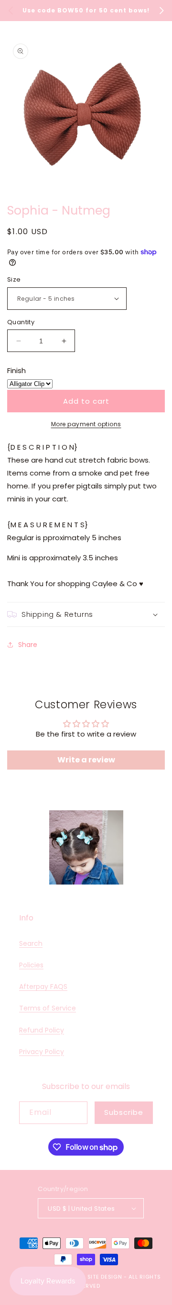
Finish (16, 370)
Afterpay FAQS (43, 986)
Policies (31, 965)
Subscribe (123, 1112)
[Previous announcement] (10, 10)
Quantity (20, 322)
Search (31, 943)
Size (14, 279)
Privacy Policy (41, 1051)
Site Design (104, 1277)
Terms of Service (47, 1008)
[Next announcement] (161, 10)
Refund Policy (41, 1030)
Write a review (86, 759)
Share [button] (27, 644)
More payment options (86, 424)
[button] (86, 614)
